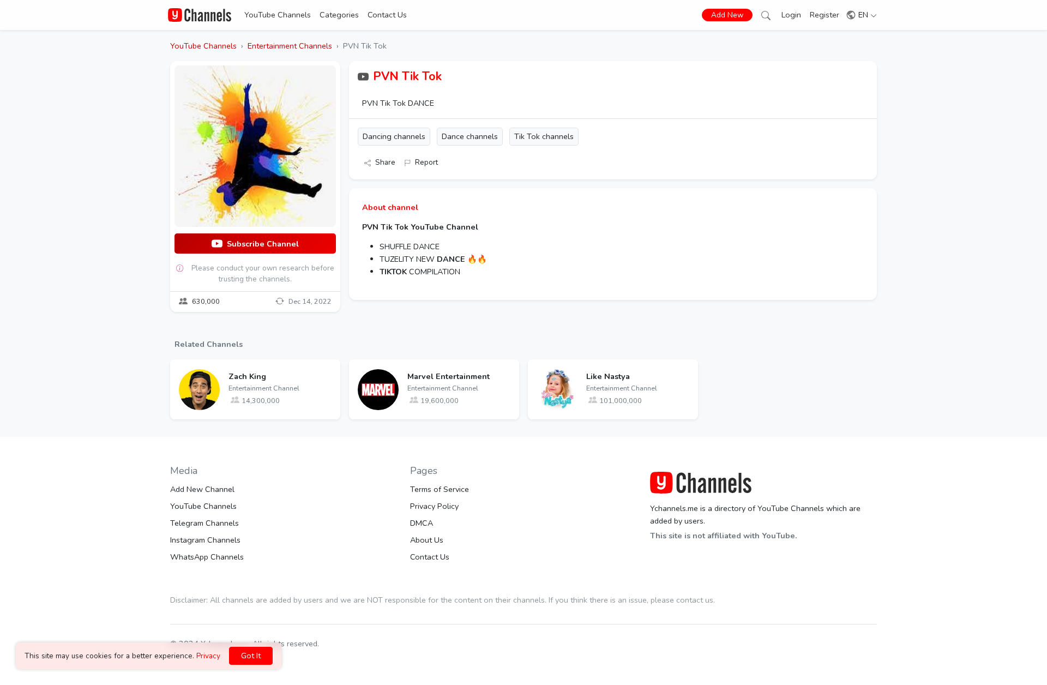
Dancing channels (394, 136)
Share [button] (385, 162)
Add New (727, 15)
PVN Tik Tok (407, 76)
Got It (251, 655)
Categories (339, 14)
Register (824, 14)
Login (791, 14)
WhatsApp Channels (207, 556)
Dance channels (470, 136)
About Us (426, 539)
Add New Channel (202, 489)
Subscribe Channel (263, 243)
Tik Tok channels (544, 136)
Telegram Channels (204, 523)
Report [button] (426, 162)
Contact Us (387, 14)
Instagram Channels (205, 539)
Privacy (208, 656)
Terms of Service (439, 489)
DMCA (421, 523)
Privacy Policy (434, 506)
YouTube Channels (277, 14)
